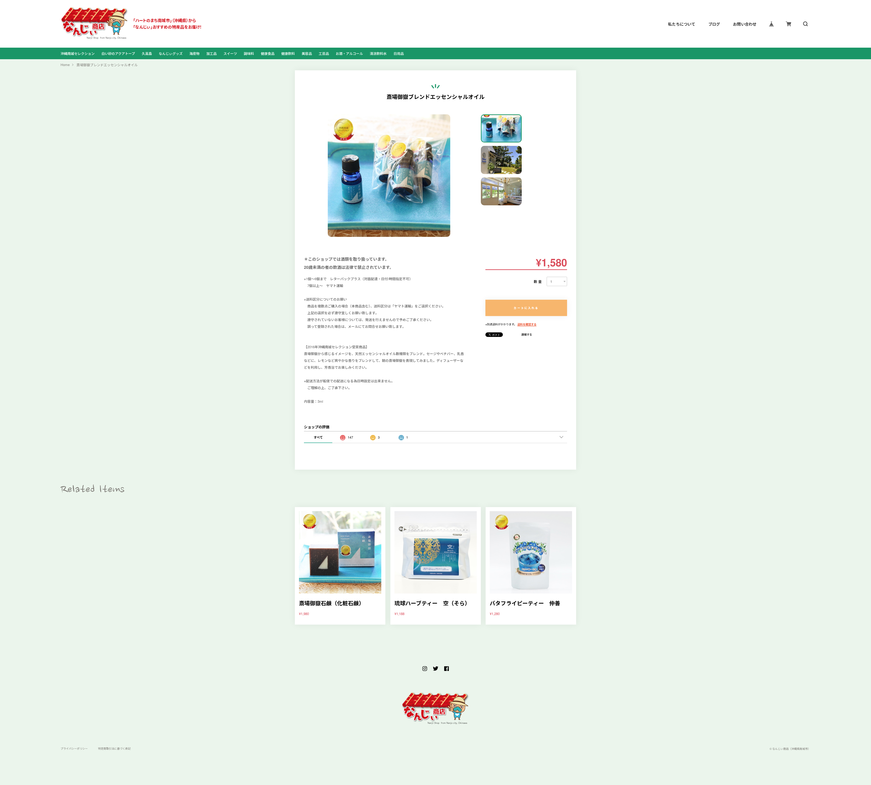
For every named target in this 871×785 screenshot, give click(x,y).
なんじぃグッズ (171, 53)
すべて (318, 437)
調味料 (249, 53)
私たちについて (681, 24)
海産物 (194, 53)
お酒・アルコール (349, 53)
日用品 (399, 53)
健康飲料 (288, 53)
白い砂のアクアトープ (118, 53)
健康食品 (267, 53)
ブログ (714, 24)
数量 (538, 281)
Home (65, 65)
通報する (526, 334)
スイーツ (230, 53)
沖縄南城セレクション (78, 53)
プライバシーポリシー (74, 748)
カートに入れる (526, 308)
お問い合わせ (745, 24)
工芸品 (324, 53)
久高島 (147, 53)
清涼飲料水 (378, 53)
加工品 (211, 53)
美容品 (307, 53)
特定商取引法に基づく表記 (114, 748)
